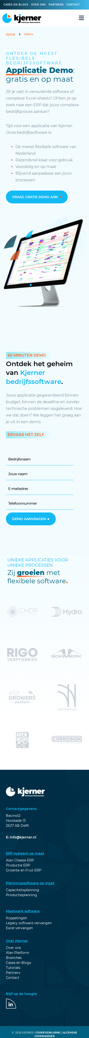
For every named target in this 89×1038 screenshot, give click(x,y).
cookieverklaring (48, 1032)
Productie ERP (18, 865)
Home (10, 34)
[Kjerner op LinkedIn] (11, 1003)
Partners (56, 4)
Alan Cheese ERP (20, 860)
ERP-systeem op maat (25, 853)
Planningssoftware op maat (30, 883)
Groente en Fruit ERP (23, 870)
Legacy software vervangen (29, 923)
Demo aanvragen (31, 519)
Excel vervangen (19, 928)
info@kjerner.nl (23, 837)
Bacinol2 (13, 815)
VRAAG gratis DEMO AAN (36, 197)
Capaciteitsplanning (22, 890)
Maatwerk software (23, 911)
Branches (14, 958)
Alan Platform (17, 953)
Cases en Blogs (18, 963)
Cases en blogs (16, 4)
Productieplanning (21, 895)
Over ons (38, 4)
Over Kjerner (17, 941)
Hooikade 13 (16, 820)
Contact (73, 4)
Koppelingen (16, 918)
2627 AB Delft (17, 825)
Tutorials (13, 968)
